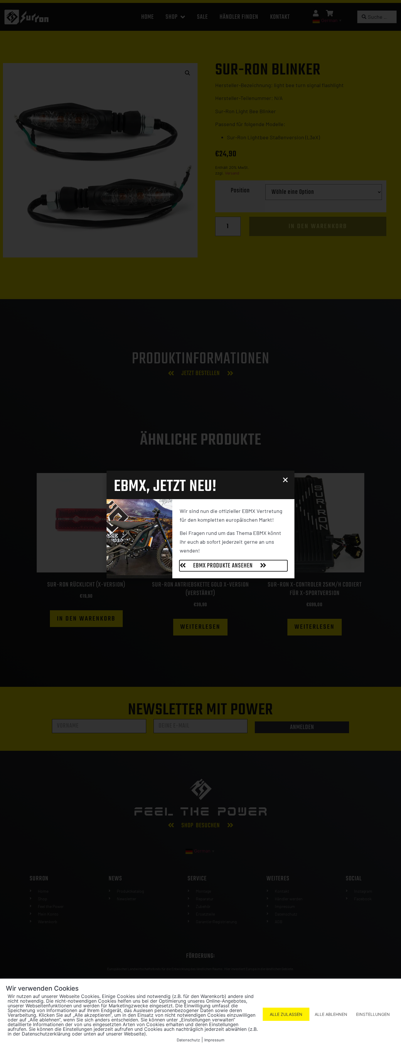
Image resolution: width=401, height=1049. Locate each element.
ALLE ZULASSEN (286, 1014)
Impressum (214, 1040)
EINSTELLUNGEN (373, 1014)
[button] (285, 480)
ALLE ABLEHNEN (331, 1014)
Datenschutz (188, 1040)
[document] (200, 524)
